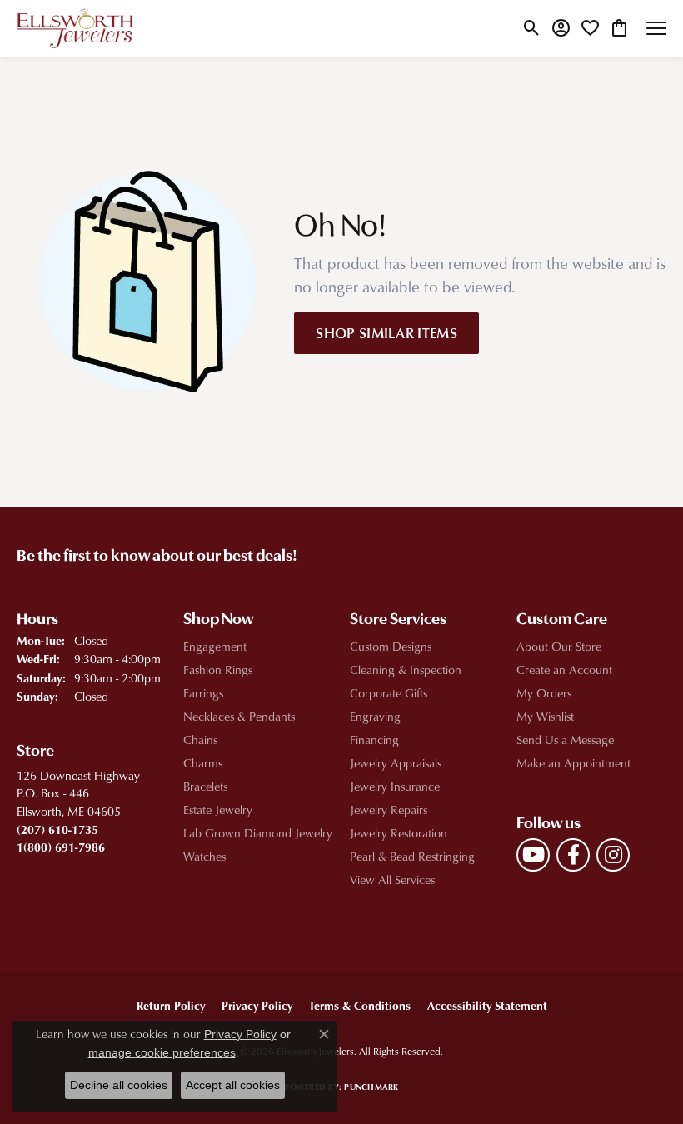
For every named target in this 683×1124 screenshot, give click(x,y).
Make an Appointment (573, 763)
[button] (531, 28)
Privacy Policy (257, 1005)
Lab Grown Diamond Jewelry (257, 833)
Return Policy (171, 1005)
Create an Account (564, 669)
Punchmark (371, 1086)
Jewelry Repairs (388, 809)
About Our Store (558, 646)
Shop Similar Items (386, 332)
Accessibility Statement (487, 1005)
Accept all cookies (233, 1085)
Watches (204, 856)
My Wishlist (545, 716)
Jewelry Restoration (398, 833)
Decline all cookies (118, 1085)
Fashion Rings (217, 669)
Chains (200, 739)
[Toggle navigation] (656, 28)
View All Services (392, 879)
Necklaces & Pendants (239, 716)
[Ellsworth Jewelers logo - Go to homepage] (75, 28)
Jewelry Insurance (395, 786)
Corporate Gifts (388, 693)
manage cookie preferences (162, 1052)
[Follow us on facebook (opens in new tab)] (573, 855)
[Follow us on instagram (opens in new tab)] (613, 855)
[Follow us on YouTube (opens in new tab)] (533, 855)
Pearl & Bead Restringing (412, 856)
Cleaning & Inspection (405, 669)
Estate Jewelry (217, 809)
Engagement (215, 646)
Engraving (375, 716)
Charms (202, 763)
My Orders (543, 693)
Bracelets (205, 786)
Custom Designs (390, 646)
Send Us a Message (565, 739)
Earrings (203, 693)
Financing (374, 739)
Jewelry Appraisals (395, 763)
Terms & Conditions (360, 1005)
